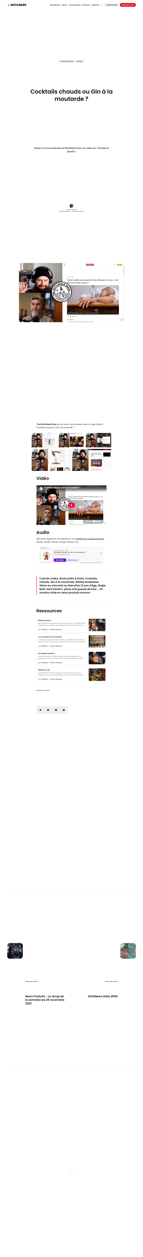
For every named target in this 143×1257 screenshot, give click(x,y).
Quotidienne (55, 5)
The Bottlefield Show (67, 61)
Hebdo (64, 5)
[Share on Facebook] (48, 710)
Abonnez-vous (128, 5)
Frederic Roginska (71, 209)
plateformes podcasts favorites (90, 539)
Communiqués (75, 5)
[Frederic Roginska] (71, 206)
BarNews (95, 5)
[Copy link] (64, 710)
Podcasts (86, 5)
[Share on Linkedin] (56, 710)
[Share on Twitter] (40, 710)
